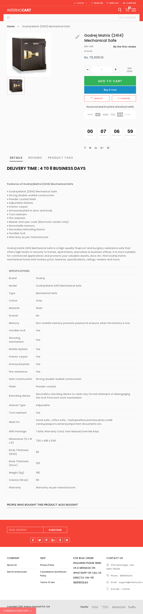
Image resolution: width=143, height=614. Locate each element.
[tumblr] (60, 540)
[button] (87, 69)
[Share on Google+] (102, 148)
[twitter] (40, 540)
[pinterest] (46, 540)
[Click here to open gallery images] (78, 37)
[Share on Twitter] (90, 148)
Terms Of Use (47, 582)
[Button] (133, 10)
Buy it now (110, 90)
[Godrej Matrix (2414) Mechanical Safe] (16, 86)
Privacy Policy (47, 565)
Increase (115, 69)
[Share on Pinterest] (108, 148)
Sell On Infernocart (17, 571)
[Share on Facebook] (85, 148)
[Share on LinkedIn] (96, 148)
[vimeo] (67, 540)
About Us (12, 565)
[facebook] (33, 540)
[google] (53, 540)
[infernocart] (19, 10)
